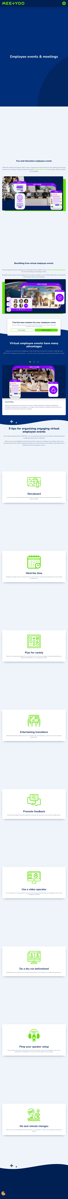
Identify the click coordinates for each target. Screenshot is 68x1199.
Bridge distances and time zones (38, 362)
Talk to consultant (46, 330)
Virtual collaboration (34, 362)
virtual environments (40, 169)
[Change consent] (3, 1193)
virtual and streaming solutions (56, 270)
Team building (30, 362)
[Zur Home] (14, 3)
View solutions (21, 330)
